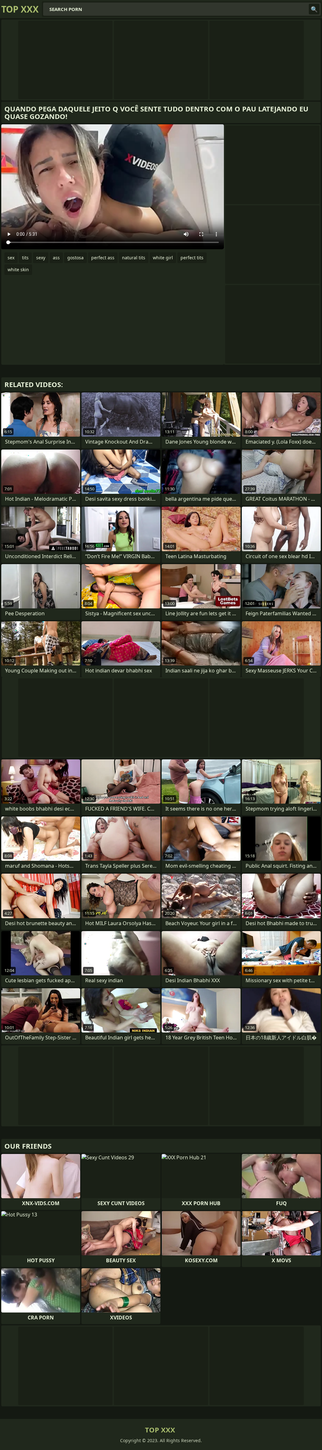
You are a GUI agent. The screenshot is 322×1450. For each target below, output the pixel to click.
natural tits (133, 258)
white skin (18, 269)
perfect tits (191, 258)
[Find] (314, 9)
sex (11, 258)
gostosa (75, 258)
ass (56, 258)
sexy (40, 258)
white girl (163, 258)
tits (25, 258)
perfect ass (102, 258)
